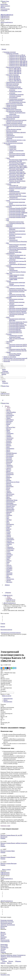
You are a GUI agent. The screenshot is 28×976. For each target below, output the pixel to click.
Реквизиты (4, 937)
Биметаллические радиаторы (14, 103)
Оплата (5, 700)
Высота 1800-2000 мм (15, 71)
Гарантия (3, 952)
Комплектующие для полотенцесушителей (15, 358)
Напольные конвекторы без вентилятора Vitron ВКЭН (16, 175)
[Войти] (1, 398)
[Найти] (4, 368)
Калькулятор (4, 944)
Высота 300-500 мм (14, 77)
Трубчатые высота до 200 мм (17, 55)
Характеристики (8, 698)
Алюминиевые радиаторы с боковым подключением (16, 99)
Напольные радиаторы (12, 84)
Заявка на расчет (6, 695)
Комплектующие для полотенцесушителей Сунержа (17, 195)
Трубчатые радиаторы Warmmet (18, 312)
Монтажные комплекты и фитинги (16, 132)
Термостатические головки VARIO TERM (16, 275)
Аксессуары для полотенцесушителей (13, 359)
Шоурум (3, 932)
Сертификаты (4, 947)
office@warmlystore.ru (7, 14)
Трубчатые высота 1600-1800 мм (18, 62)
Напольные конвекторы (12, 115)
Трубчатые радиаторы (12, 53)
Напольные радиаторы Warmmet (18, 308)
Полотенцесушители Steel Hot (17, 349)
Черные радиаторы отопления (14, 105)
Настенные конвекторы (12, 117)
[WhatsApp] (11, 668)
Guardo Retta (12, 147)
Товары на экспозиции (9, 356)
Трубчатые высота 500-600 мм (17, 58)
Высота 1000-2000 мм (15, 81)
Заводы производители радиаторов (13, 143)
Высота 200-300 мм (14, 76)
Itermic (8, 200)
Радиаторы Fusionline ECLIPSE (17, 208)
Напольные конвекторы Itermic (17, 205)
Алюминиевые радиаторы (13, 87)
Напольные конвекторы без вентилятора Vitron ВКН (16, 169)
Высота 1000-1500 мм (15, 68)
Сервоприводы (10, 135)
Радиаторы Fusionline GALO (17, 211)
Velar (7, 287)
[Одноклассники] (3, 668)
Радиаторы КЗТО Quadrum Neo (17, 325)
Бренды (3, 927)
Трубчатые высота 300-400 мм (17, 56)
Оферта (3, 959)
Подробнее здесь (5, 974)
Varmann (8, 281)
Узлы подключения (11, 141)
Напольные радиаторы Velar (17, 294)
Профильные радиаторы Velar (17, 296)
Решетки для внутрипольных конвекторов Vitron (17, 181)
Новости (3, 938)
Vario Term (9, 273)
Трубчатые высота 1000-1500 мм (18, 61)
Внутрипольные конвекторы (14, 111)
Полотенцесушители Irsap (16, 222)
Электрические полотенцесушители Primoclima (18, 240)
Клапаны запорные (11, 131)
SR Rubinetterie (10, 253)
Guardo (8, 144)
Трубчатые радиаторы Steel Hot (17, 350)
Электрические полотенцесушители (16, 120)
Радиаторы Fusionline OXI (16, 214)
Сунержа (8, 184)
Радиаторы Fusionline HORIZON (18, 212)
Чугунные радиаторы (12, 85)
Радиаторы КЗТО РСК (15, 331)
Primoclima (9, 226)
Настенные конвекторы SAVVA (18, 346)
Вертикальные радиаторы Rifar (17, 247)
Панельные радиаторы (12, 74)
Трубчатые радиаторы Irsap (16, 223)
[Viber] (9, 668)
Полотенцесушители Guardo (17, 153)
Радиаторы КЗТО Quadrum (16, 323)
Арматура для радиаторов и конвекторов (14, 124)
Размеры (3, 838)
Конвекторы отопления (9, 108)
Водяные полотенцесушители (14, 121)
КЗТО (8, 317)
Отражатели (9, 134)
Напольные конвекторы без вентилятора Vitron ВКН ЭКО (17, 172)
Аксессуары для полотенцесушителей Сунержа (17, 186)
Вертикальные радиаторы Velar (17, 290)
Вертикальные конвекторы (13, 109)
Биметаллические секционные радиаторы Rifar (17, 245)
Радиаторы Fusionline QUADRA (18, 215)
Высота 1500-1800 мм (15, 70)
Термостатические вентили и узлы (15, 140)
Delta (7, 218)
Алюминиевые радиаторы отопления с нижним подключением (16, 96)
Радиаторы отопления (9, 52)
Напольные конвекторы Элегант (18, 322)
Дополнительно (7, 701)
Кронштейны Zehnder (15, 353)
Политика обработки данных (9, 955)
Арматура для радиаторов (8, 924)
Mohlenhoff (9, 225)
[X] (7, 668)
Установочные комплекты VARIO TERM (16, 278)
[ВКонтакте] (1, 668)
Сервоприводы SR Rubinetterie (17, 264)
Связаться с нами (5, 825)
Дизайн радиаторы (11, 106)
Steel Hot (8, 347)
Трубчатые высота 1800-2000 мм (18, 64)
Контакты (3, 934)
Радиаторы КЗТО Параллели (17, 328)
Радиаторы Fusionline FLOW (17, 209)
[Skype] (13, 668)
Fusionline (9, 206)
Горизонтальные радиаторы (14, 82)
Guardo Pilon (12, 146)
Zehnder (8, 352)
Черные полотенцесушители (14, 123)
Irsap (7, 220)
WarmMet (9, 297)
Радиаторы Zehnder (14, 355)
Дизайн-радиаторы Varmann (17, 285)
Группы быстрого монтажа (13, 129)
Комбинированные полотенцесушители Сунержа (17, 192)
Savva (7, 343)
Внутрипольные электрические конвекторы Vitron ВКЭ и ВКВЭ (18, 166)
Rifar (7, 243)
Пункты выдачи (5, 940)
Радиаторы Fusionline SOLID (17, 217)
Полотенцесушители (9, 118)
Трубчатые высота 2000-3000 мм (18, 65)
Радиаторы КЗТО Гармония (16, 326)
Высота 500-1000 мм (15, 79)
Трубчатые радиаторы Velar (16, 288)
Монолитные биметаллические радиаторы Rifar (17, 249)
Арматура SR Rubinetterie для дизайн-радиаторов (17, 255)
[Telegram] (15, 668)
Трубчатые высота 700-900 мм (17, 59)
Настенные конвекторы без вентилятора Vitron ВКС (16, 178)
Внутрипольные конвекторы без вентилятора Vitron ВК (18, 160)
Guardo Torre (12, 149)
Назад (8, 407)
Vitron (8, 158)
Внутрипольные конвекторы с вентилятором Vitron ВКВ (17, 163)
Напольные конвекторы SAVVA (18, 344)
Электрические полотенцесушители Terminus (17, 271)
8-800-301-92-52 (5, 16)
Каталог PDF (4, 946)
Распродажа (6, 361)
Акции (2, 935)
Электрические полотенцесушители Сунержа (17, 198)
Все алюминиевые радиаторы (17, 102)
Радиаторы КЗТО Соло (15, 332)
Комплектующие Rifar (15, 252)
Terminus (8, 265)
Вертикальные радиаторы (13, 67)
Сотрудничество (5, 941)
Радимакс (9, 334)
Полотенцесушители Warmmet (17, 311)
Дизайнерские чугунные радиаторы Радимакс (16, 336)
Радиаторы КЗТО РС (15, 329)
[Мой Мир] (5, 668)
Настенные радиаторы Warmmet (18, 309)
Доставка (3, 949)
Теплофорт (9, 341)
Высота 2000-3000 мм (15, 73)
